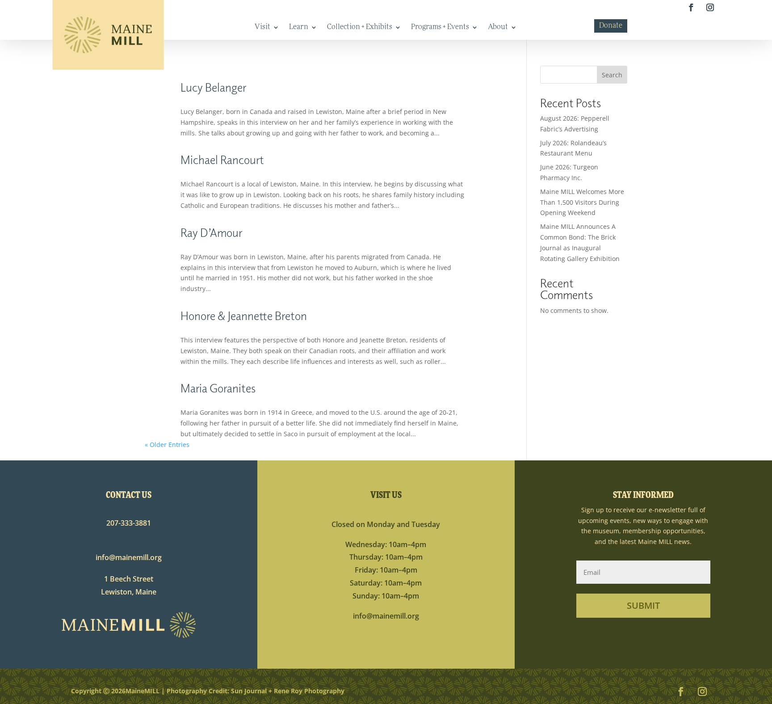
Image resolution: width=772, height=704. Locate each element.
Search (612, 75)
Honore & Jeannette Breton (243, 315)
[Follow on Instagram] (710, 8)
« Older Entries (167, 444)
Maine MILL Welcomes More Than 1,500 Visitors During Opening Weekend (582, 202)
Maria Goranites (218, 387)
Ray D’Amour (211, 232)
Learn (298, 27)
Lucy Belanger (213, 87)
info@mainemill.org (129, 557)
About (498, 27)
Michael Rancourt (222, 159)
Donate (610, 26)
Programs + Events (440, 27)
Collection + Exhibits (359, 27)
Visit (262, 27)
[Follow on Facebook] (691, 8)
